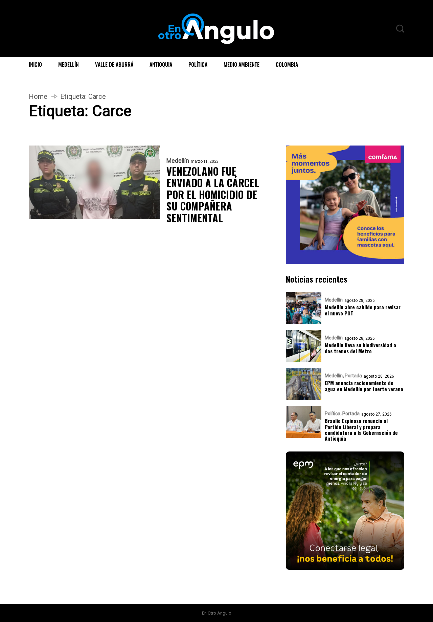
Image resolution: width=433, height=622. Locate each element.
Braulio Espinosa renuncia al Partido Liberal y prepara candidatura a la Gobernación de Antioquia (361, 429)
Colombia (287, 64)
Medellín (68, 64)
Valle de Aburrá (114, 64)
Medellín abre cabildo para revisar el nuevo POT (363, 310)
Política (197, 64)
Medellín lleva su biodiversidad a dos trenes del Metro (360, 348)
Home (38, 96)
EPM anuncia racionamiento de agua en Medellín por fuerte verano (364, 386)
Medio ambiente (241, 64)
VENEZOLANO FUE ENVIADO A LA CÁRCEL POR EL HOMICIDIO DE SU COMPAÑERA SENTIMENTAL (212, 194)
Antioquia (161, 64)
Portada (353, 375)
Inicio (35, 64)
